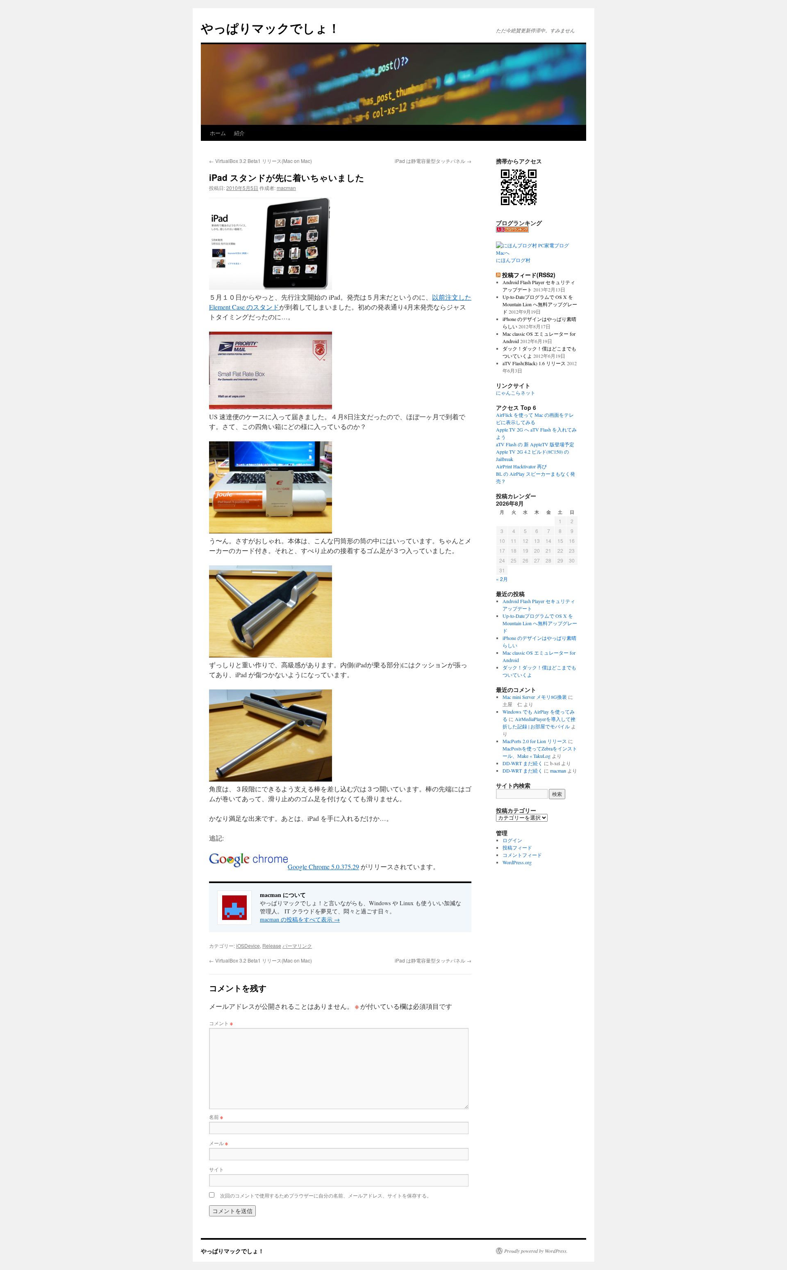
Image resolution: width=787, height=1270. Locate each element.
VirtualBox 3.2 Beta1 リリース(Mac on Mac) (260, 160)
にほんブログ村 (513, 260)
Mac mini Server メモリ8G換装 (535, 697)
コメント (221, 1022)
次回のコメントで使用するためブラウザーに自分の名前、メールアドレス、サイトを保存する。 (326, 1195)
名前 (216, 1116)
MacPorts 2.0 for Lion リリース (535, 741)
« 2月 (502, 578)
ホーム (218, 133)
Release (271, 945)
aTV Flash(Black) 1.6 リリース (534, 363)
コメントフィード (522, 855)
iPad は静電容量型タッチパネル (433, 160)
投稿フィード (517, 847)
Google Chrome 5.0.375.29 (323, 866)
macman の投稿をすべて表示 (300, 919)
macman (286, 187)
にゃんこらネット (515, 392)
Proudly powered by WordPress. (536, 1250)
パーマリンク (297, 945)
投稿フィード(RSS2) (528, 275)
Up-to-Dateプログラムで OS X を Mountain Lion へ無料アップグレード (540, 304)
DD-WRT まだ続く (523, 763)
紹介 (239, 133)
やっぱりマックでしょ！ (270, 27)
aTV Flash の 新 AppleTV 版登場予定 (535, 444)
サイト (216, 1169)
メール (218, 1142)
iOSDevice (248, 945)
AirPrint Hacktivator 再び (521, 466)
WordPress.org (517, 862)
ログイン (512, 840)
